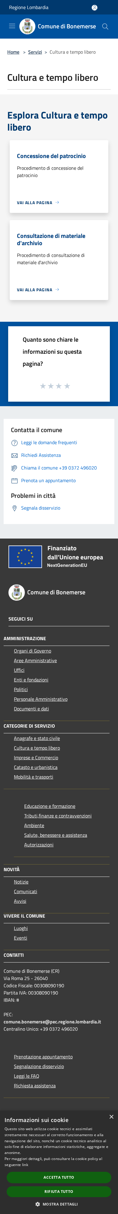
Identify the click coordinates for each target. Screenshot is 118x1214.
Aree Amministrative (35, 660)
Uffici (19, 670)
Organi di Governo (32, 650)
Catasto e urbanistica (35, 767)
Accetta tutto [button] (59, 1177)
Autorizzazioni (39, 844)
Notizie (21, 881)
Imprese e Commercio (36, 757)
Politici (21, 689)
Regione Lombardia (28, 7)
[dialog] (59, 1162)
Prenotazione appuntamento (43, 1056)
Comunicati (25, 891)
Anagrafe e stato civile (37, 738)
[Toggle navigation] (12, 26)
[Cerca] (105, 26)
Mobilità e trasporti (33, 776)
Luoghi (21, 928)
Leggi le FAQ (26, 1076)
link (25, 1164)
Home (13, 51)
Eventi (20, 937)
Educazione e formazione (49, 806)
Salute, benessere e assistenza (55, 835)
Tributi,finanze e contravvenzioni (58, 815)
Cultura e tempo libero (37, 747)
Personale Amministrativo (40, 699)
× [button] (111, 1117)
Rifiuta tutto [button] (58, 1191)
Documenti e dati (31, 708)
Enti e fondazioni (31, 679)
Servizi (35, 51)
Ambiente (34, 825)
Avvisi (20, 901)
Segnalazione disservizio (39, 1066)
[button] (59, 1204)
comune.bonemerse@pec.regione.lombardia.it (52, 1021)
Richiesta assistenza (35, 1085)
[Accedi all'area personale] (94, 8)
